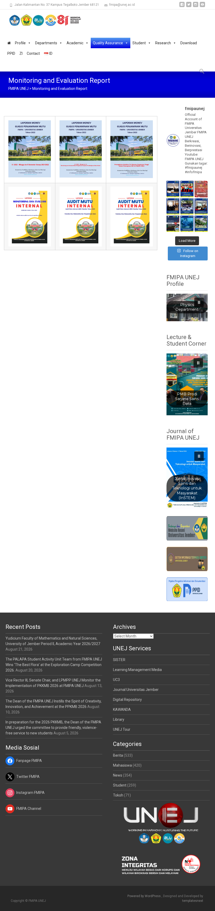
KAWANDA (122, 709)
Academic (75, 43)
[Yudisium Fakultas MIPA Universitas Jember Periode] (173, 189)
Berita (118, 755)
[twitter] (188, 6)
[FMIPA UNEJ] (41, 19)
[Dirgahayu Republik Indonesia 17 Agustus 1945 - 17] (201, 189)
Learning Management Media (137, 670)
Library (118, 719)
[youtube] (202, 6)
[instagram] (195, 6)
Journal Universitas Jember (136, 690)
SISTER (119, 660)
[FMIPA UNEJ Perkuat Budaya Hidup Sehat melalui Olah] (201, 224)
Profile (20, 43)
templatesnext (192, 901)
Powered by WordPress (144, 896)
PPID (11, 53)
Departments (46, 43)
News (117, 775)
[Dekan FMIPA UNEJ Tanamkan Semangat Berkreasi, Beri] (187, 206)
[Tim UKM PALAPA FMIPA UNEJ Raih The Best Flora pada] (187, 189)
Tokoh (118, 795)
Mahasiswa (122, 765)
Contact (33, 53)
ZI (21, 53)
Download (188, 43)
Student (139, 43)
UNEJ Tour (121, 729)
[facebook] (182, 6)
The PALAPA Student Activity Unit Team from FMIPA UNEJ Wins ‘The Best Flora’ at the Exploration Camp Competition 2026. (54, 664)
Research (163, 43)
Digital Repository (127, 699)
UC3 (116, 680)
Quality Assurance (108, 43)
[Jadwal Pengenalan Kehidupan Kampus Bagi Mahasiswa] (173, 224)
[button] (199, 302)
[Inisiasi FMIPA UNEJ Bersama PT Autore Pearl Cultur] (187, 224)
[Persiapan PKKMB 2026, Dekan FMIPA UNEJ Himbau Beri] (201, 206)
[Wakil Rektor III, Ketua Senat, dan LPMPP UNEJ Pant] (173, 206)
